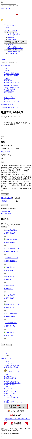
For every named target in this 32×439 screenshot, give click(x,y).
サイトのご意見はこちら (11, 101)
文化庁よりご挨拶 (9, 89)
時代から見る (12, 35)
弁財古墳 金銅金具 (6, 198)
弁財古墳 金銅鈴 (9, 270)
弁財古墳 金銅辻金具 (10, 261)
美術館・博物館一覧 (14, 51)
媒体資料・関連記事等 (11, 85)
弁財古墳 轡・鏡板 (9, 326)
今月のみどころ (12, 53)
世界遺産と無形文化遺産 (15, 42)
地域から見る (12, 39)
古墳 (8, 151)
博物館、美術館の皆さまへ (12, 87)
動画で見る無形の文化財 (15, 48)
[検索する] (17, 5)
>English (6, 27)
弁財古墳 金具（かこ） (11, 307)
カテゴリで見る (10, 32)
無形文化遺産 (12, 46)
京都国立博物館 (5, 201)
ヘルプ (6, 94)
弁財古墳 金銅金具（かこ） (12, 251)
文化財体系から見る (14, 34)
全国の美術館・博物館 (14, 50)
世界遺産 (10, 44)
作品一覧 (10, 30)
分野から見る (12, 37)
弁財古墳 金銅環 (9, 298)
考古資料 (3, 151)
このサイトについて (10, 25)
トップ (6, 68)
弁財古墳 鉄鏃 (8, 335)
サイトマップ (8, 99)
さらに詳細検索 (5, 8)
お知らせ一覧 (8, 92)
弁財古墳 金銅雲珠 (9, 316)
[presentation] (1, 224)
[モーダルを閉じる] (1, 436)
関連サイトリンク (9, 98)
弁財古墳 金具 (8, 279)
